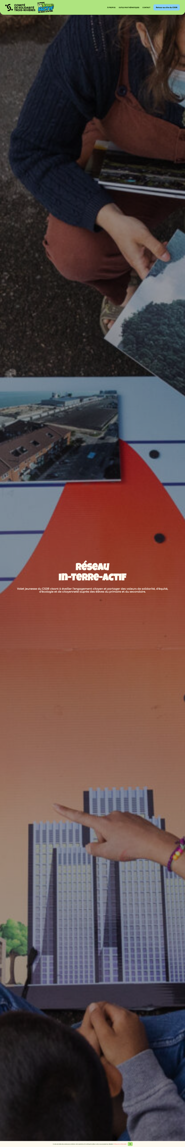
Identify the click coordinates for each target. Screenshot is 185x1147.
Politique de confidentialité (120, 1144)
